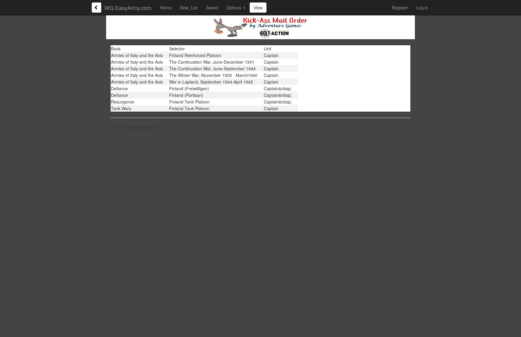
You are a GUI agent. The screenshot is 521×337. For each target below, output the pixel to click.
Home (166, 8)
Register (400, 8)
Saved (212, 8)
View (258, 8)
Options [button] (234, 8)
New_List (188, 8)
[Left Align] (96, 7)
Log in (422, 8)
